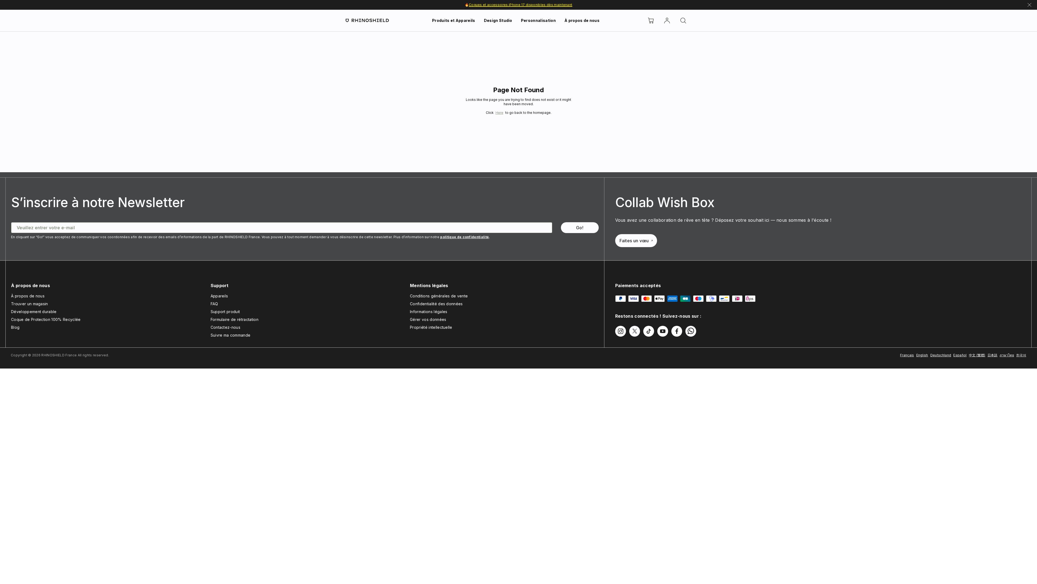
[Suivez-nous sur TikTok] (648, 331)
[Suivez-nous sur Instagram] (620, 331)
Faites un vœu (634, 240)
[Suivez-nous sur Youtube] (662, 331)
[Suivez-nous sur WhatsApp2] (690, 331)
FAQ (214, 303)
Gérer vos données (428, 319)
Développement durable (34, 311)
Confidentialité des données (436, 303)
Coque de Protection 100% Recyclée (46, 319)
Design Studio (498, 20)
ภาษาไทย (1007, 355)
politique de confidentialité (464, 237)
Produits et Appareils (453, 20)
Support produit (225, 311)
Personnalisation (538, 20)
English (922, 355)
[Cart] (651, 20)
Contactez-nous (225, 327)
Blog (15, 327)
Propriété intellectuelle (431, 327)
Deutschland (940, 355)
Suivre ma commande (231, 335)
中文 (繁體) (977, 355)
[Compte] (667, 20)
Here (499, 113)
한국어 (1021, 355)
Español (960, 355)
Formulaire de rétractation (234, 319)
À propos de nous (582, 20)
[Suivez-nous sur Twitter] (634, 331)
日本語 (993, 355)
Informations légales (428, 311)
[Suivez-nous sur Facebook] (676, 331)
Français (907, 355)
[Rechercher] (683, 20)
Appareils (219, 296)
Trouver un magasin (29, 303)
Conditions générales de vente (439, 296)
